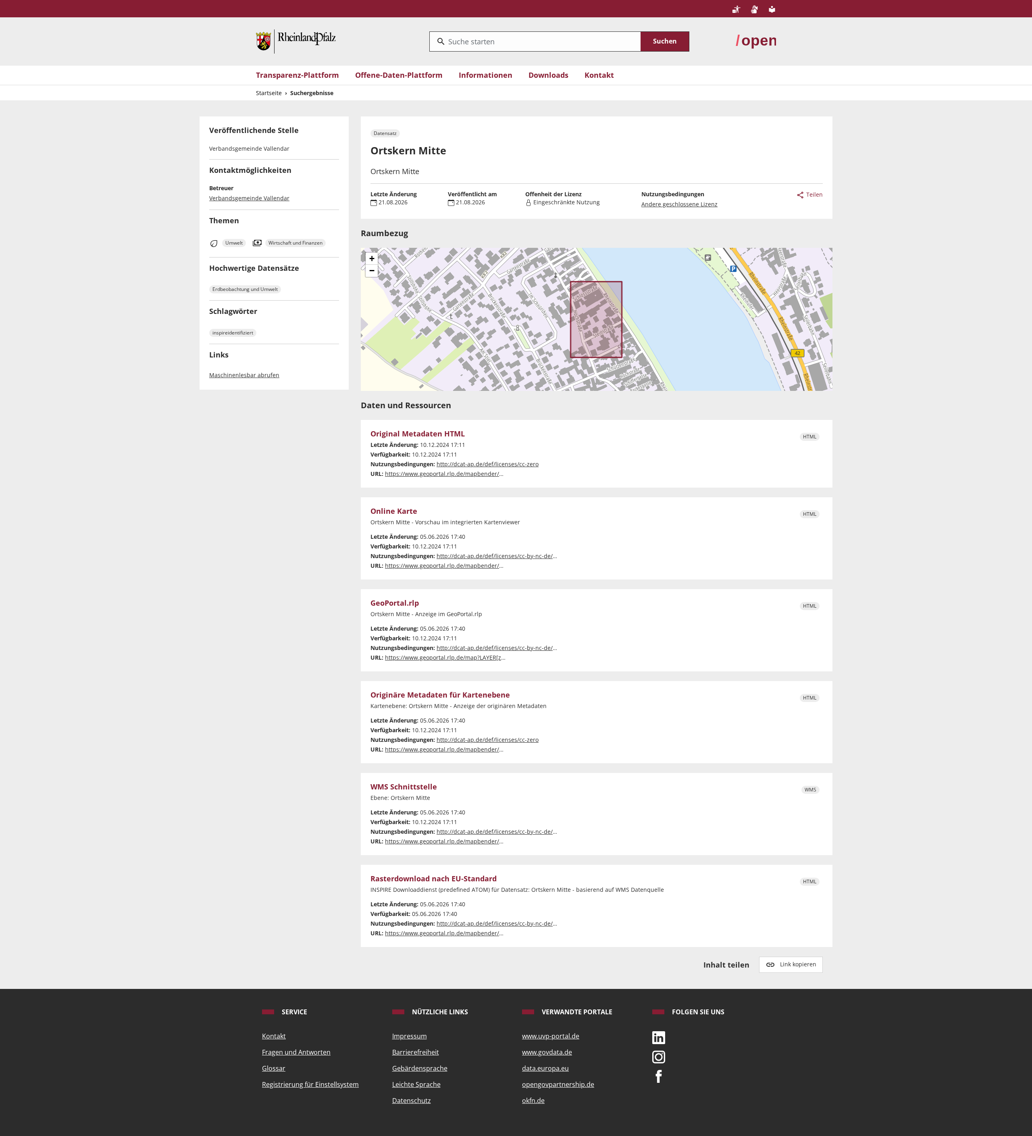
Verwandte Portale (576, 1011)
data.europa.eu (545, 1068)
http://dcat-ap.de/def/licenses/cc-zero (488, 464)
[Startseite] (296, 41)
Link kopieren (798, 964)
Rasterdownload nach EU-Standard (433, 878)
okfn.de (533, 1100)
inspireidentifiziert (232, 332)
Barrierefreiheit (415, 1052)
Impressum (409, 1036)
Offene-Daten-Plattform (399, 75)
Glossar (273, 1068)
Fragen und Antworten (296, 1052)
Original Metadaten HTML (417, 434)
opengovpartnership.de (558, 1084)
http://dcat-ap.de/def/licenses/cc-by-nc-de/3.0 (499, 556)
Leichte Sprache (416, 1084)
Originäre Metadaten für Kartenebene (440, 695)
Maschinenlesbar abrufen (244, 375)
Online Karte (393, 511)
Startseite (269, 93)
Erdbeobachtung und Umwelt (245, 289)
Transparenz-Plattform (297, 75)
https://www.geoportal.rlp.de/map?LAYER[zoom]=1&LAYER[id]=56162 (477, 657)
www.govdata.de (547, 1052)
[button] (372, 259)
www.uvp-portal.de (550, 1036)
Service (293, 1011)
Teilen (814, 194)
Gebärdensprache (419, 1068)
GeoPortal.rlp (394, 603)
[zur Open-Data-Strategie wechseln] (756, 41)
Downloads (548, 75)
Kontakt (599, 75)
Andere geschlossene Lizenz (679, 204)
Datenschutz (411, 1100)
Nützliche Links (439, 1011)
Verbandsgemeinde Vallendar (249, 198)
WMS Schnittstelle (403, 787)
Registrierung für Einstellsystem (310, 1084)
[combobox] (535, 41)
